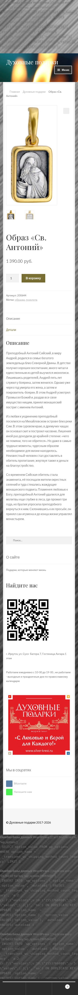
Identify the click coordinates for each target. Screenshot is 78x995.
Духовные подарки (32, 62)
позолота (31, 299)
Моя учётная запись (13, 988)
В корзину (33, 278)
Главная (15, 91)
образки (20, 299)
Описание (13, 318)
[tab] (39, 318)
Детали (11, 329)
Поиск (39, 988)
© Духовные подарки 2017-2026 (28, 822)
